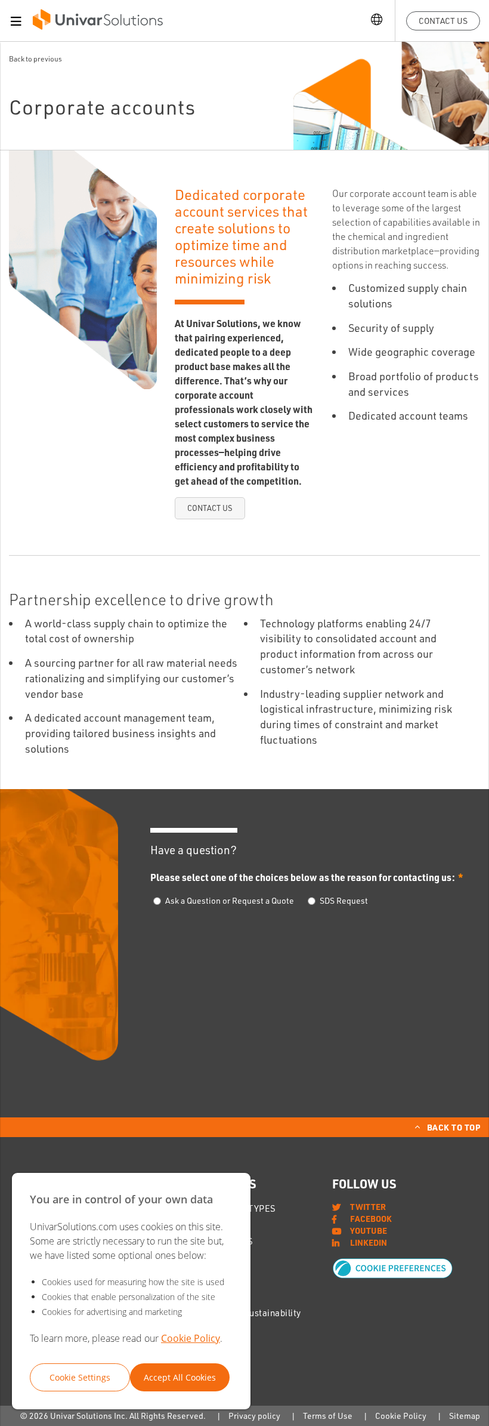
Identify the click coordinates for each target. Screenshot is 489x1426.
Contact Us (443, 21)
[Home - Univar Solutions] (97, 22)
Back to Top (454, 1127)
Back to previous (35, 58)
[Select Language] (376, 20)
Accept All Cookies (180, 1377)
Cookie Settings (79, 1377)
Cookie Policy (190, 1338)
